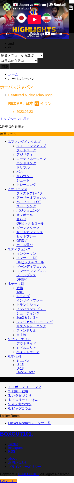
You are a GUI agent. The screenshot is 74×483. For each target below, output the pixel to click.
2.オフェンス (17, 189)
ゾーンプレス (26, 275)
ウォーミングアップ (31, 146)
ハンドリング (26, 163)
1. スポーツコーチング (24, 387)
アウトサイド (26, 343)
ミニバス (23, 360)
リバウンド (24, 176)
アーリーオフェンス (31, 197)
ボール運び (24, 245)
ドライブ (23, 296)
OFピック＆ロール (30, 223)
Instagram (15, 448)
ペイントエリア (27, 352)
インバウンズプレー (31, 309)
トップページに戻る (15, 119)
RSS (11, 451)
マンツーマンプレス (31, 271)
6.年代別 (14, 356)
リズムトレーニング (31, 326)
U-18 (20, 368)
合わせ (21, 219)
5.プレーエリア (19, 339)
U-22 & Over (25, 372)
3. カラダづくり (19, 395)
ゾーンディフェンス (31, 266)
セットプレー (26, 236)
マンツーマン (26, 253)
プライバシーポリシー (24, 466)
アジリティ (24, 154)
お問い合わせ (18, 462)
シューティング (27, 313)
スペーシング (26, 206)
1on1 (20, 292)
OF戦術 (22, 240)
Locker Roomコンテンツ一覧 (29, 423)
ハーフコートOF (28, 202)
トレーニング (26, 184)
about (12, 458)
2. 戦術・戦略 (18, 391)
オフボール (24, 215)
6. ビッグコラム (19, 408)
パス (19, 172)
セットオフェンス (29, 232)
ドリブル (23, 167)
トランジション (27, 304)
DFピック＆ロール (30, 262)
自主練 (21, 335)
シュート (23, 180)
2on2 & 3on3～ (27, 317)
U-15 (20, 365)
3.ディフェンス (19, 249)
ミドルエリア (26, 347)
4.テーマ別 (16, 283)
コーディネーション (31, 159)
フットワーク (26, 150)
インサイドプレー (29, 300)
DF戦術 (22, 279)
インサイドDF (26, 258)
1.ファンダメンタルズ (24, 141)
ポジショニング (27, 210)
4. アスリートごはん (23, 400)
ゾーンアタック (27, 228)
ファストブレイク (29, 193)
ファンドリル (26, 330)
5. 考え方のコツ (19, 404)
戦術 (19, 288)
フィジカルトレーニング (34, 322)
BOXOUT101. (16, 434)
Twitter (13, 444)
